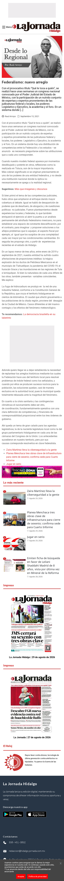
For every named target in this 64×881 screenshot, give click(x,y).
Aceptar (21, 876)
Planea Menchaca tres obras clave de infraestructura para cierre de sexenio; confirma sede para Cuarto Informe (33, 457)
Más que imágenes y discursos (31, 189)
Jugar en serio (13, 464)
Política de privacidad (37, 876)
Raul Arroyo (10, 116)
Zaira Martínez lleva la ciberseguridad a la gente (31, 449)
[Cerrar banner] (61, 864)
